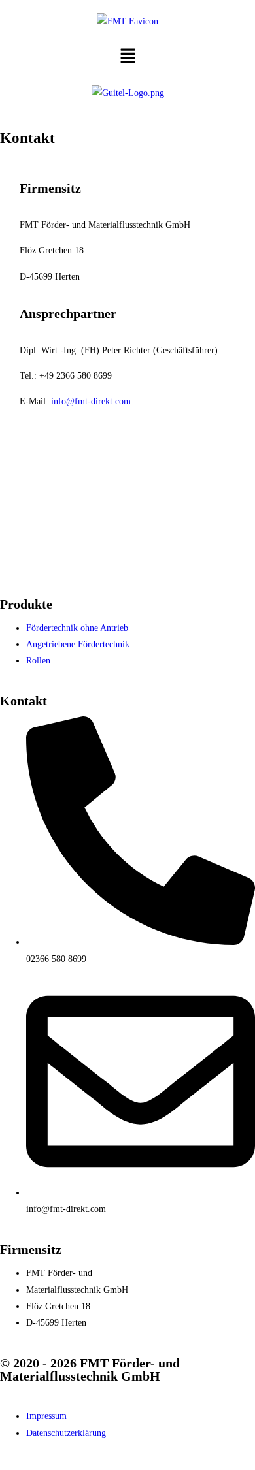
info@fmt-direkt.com (91, 401)
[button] (127, 56)
